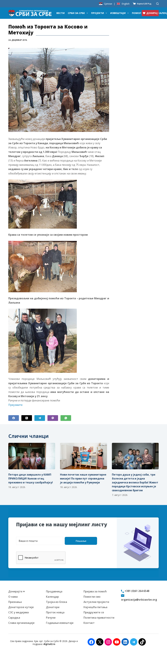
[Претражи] (157, 3)
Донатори (52, 607)
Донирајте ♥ (16, 591)
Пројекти (97, 13)
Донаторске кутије (21, 607)
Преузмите (15, 405)
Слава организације (21, 623)
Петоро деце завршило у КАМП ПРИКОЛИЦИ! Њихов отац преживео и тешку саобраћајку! (30, 478)
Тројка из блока (56, 602)
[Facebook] (13, 418)
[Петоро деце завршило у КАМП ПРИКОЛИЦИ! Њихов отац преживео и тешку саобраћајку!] (31, 456)
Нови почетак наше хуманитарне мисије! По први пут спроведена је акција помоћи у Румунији (83, 478)
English (125, 3)
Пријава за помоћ (95, 591)
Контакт (89, 623)
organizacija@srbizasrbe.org (139, 599)
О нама (13, 596)
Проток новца (55, 612)
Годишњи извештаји (59, 623)
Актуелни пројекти (96, 602)
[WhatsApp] (66, 418)
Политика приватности (99, 617)
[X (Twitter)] (26, 418)
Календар (52, 596)
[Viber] (52, 418)
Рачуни (50, 617)
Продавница (54, 591)
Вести (60, 13)
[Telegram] (39, 418)
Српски (108, 3)
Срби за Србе (76, 13)
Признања (15, 602)
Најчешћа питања (95, 607)
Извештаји (118, 13)
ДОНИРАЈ (152, 13)
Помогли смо (92, 596)
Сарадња (14, 617)
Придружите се (94, 612)
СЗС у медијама (18, 612)
